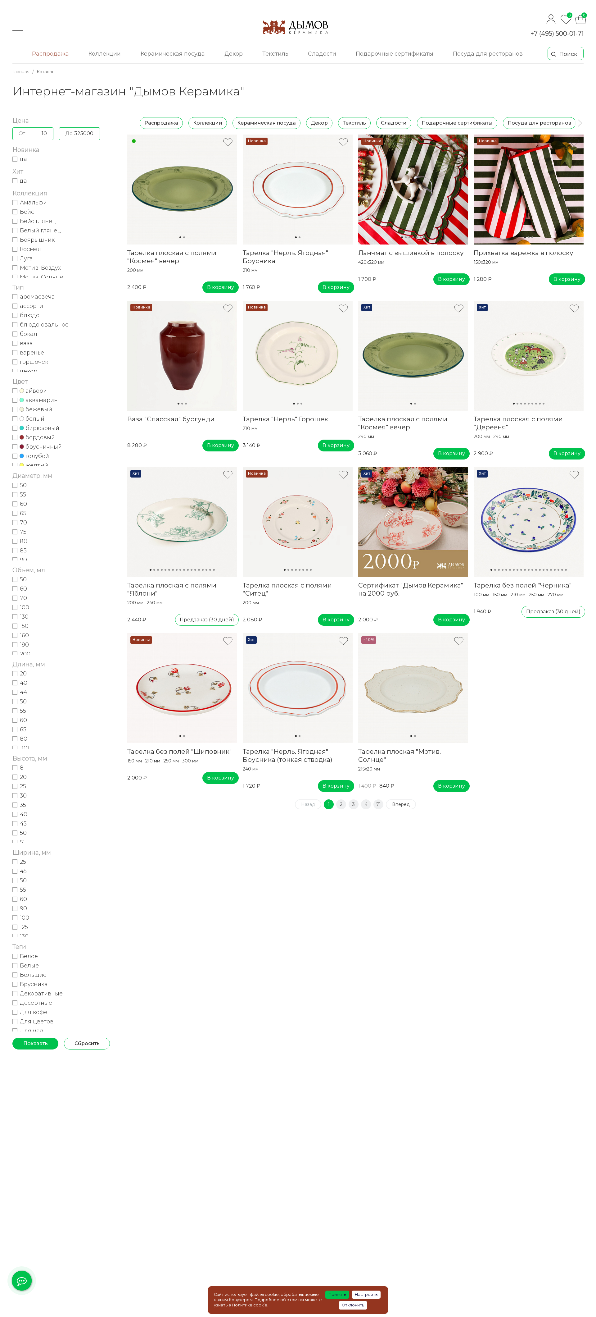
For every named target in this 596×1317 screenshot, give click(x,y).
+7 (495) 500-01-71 (557, 33)
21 (566, 570)
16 (206, 570)
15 (203, 570)
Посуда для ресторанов (539, 123)
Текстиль (354, 123)
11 (188, 570)
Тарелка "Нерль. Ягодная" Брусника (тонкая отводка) (287, 755)
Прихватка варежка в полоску (523, 253)
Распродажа (161, 123)
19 (558, 570)
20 (562, 570)
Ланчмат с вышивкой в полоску (411, 253)
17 (210, 570)
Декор (319, 123)
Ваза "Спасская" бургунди (170, 419)
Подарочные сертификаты (457, 123)
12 (191, 570)
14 (199, 570)
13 (195, 570)
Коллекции (207, 123)
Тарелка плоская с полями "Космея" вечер (171, 257)
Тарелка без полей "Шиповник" (179, 751)
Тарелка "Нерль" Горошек (285, 419)
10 (184, 570)
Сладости (394, 123)
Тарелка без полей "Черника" (523, 585)
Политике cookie (249, 1305)
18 (214, 570)
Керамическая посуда (266, 123)
